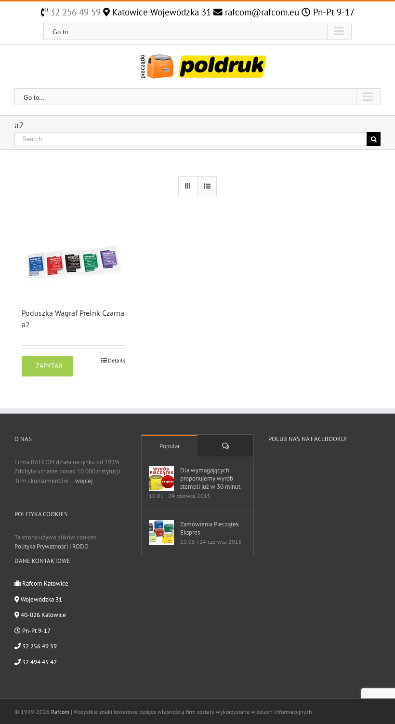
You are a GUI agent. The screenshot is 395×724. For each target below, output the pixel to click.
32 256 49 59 (74, 12)
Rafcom (60, 711)
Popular (169, 446)
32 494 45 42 (39, 662)
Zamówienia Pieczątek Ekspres (209, 528)
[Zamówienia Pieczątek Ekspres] (161, 532)
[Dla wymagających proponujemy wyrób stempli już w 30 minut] (161, 478)
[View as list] (207, 186)
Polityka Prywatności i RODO (51, 546)
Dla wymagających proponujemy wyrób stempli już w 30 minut (210, 478)
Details (116, 360)
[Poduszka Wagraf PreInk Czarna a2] (73, 261)
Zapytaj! (49, 366)
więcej (83, 481)
